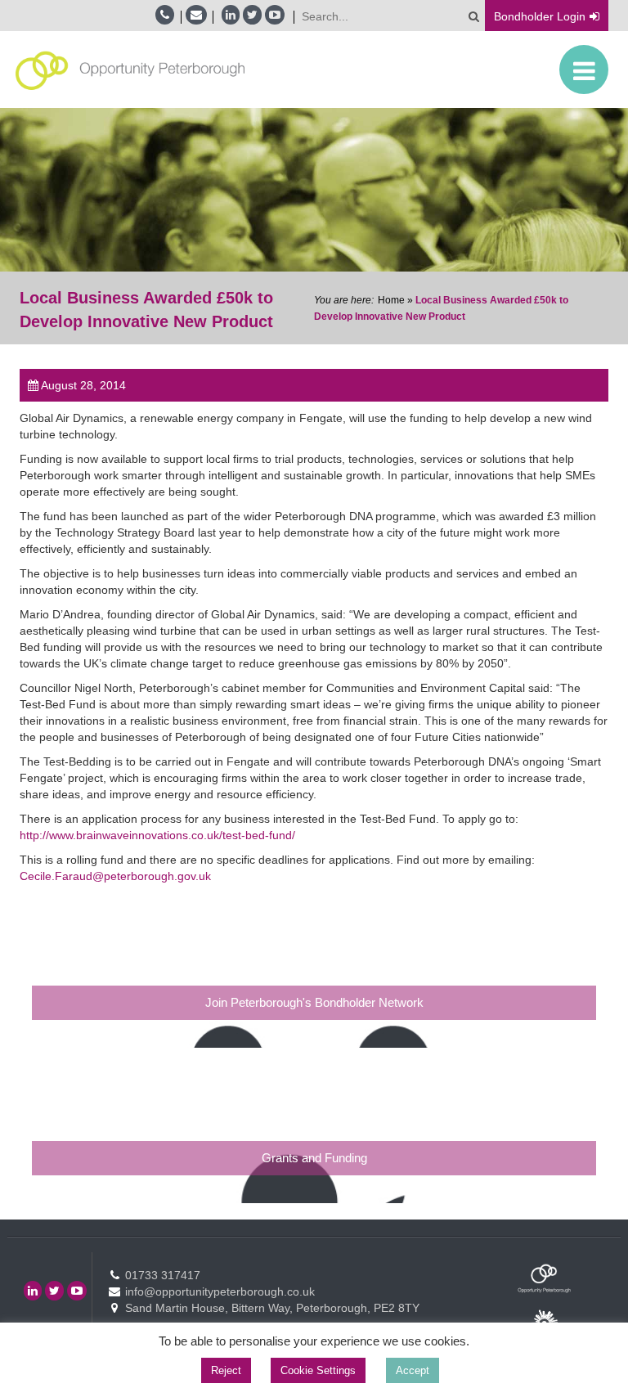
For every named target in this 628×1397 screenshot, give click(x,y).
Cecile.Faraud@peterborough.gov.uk (115, 876)
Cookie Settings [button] (318, 1370)
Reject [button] (226, 1370)
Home (391, 300)
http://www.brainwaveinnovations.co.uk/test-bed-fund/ (157, 835)
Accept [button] (412, 1370)
